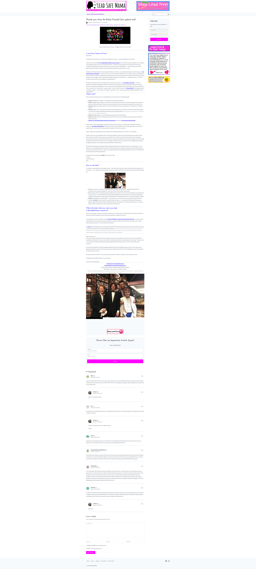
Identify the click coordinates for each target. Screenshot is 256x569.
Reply (142, 375)
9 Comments (105, 22)
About (88, 561)
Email (89, 354)
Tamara (90, 22)
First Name (89, 349)
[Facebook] (166, 561)
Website (128, 541)
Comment (89, 523)
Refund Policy (111, 561)
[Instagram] (169, 561)
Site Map (97, 561)
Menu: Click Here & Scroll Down (95, 14)
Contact (92, 561)
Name (88, 541)
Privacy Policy (104, 561)
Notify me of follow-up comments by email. (96, 545)
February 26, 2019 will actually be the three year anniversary (101, 120)
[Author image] (87, 22)
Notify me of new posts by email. (94, 548)
